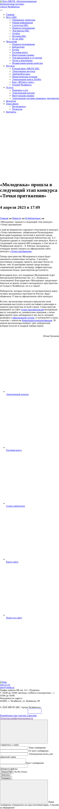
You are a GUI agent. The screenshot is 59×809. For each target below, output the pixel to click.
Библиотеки (18, 47)
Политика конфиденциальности (16, 718)
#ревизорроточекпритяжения (37, 320)
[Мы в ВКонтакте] (2, 704)
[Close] (24, 732)
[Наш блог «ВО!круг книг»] (12, 704)
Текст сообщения (35, 763)
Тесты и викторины (22, 60)
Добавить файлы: (9, 769)
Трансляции (12, 103)
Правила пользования (23, 28)
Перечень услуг (20, 90)
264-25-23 (5, 684)
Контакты (11, 112)
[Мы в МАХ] (9, 704)
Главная (10, 14)
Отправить (6, 778)
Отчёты (16, 33)
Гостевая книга (20, 52)
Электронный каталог (23, 93)
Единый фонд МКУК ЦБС (26, 68)
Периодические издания (24, 76)
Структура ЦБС (20, 25)
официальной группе (23, 317)
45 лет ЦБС (18, 39)
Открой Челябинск (22, 84)
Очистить (5, 775)
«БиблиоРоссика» (21, 74)
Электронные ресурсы (23, 71)
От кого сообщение (39, 751)
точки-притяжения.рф (32, 309)
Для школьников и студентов (27, 57)
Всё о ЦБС (11, 17)
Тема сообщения (37, 747)
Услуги (9, 87)
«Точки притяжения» (21, 251)
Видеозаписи (19, 106)
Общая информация (22, 22)
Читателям (11, 41)
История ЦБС (19, 36)
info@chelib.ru (7, 687)
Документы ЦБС (20, 30)
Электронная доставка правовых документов (35, 98)
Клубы (15, 49)
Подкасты (17, 109)
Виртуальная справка (23, 55)
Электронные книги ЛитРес (26, 79)
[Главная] (3, 682)
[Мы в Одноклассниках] (5, 704)
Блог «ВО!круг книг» (23, 82)
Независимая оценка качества (27, 63)
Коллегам (11, 101)
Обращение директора (23, 20)
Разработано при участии (18, 715)
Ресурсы (10, 66)
